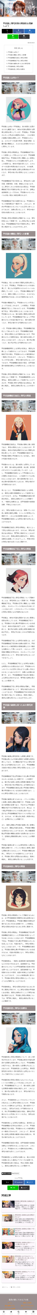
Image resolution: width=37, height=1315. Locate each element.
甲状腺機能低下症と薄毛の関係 (18, 60)
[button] (24, 36)
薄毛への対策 (7, 1173)
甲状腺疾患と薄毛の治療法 (16, 69)
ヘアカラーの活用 (9, 1308)
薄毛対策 (16, 1173)
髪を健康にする (10, 1305)
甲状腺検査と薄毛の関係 (15, 66)
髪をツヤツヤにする (27, 1305)
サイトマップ (27, 1308)
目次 (15, 48)
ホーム (10, 1303)
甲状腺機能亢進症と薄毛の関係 (18, 58)
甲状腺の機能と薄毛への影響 (17, 55)
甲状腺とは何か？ (13, 52)
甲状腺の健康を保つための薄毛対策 (19, 63)
